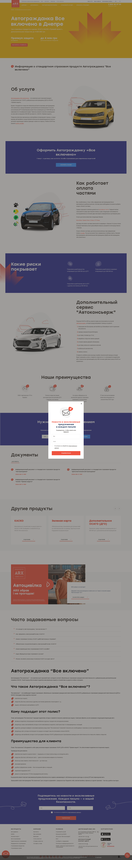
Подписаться (66, 453)
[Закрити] (81, 403)
